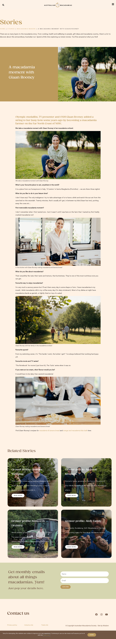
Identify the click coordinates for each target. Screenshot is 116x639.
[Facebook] (96, 614)
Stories (11, 29)
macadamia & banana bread (49, 431)
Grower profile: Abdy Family (83, 521)
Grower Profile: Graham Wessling (27, 472)
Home (2, 29)
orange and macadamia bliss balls (75, 431)
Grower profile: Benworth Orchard (28, 523)
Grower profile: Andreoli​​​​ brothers (81, 472)
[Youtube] (106, 614)
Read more (46, 635)
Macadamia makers (26, 29)
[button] (3, 4)
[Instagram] (101, 614)
